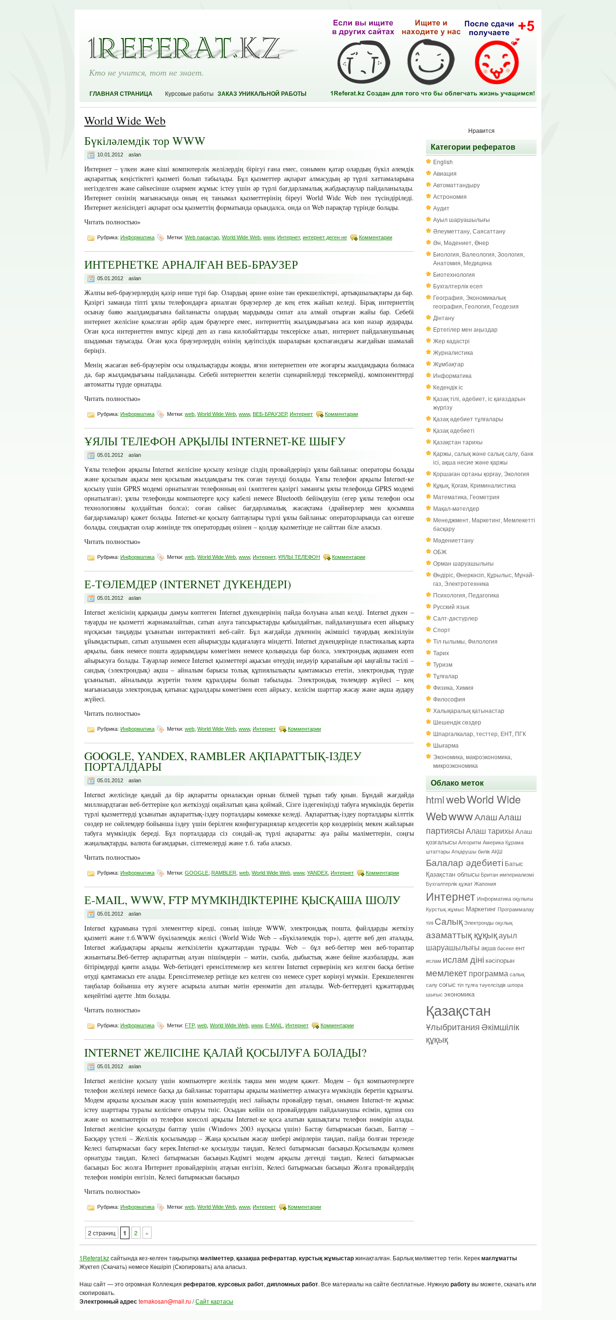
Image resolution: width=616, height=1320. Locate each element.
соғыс (447, 984)
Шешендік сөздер (457, 722)
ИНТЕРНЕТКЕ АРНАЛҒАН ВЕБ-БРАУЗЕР (191, 264)
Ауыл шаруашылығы (461, 219)
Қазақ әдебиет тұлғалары (468, 418)
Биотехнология (454, 274)
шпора (515, 984)
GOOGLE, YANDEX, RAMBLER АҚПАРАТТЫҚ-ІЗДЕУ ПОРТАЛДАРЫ (222, 761)
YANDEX (317, 873)
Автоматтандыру (456, 185)
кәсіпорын (500, 960)
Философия (449, 699)
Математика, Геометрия (466, 496)
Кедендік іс (448, 387)
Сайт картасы (214, 1301)
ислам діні (463, 959)
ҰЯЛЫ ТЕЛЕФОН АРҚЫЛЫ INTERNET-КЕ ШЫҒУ (215, 441)
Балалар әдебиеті (464, 861)
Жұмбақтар (448, 364)
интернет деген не (325, 237)
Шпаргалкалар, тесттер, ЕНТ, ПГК (479, 733)
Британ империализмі (507, 874)
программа (488, 973)
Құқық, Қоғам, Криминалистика (474, 485)
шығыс (434, 994)
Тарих (441, 652)
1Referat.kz (94, 1258)
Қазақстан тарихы (458, 442)
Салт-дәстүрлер (455, 618)
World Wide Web (241, 237)
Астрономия (450, 196)
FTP (189, 1025)
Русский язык (451, 606)
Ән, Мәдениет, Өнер (461, 242)
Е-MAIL (273, 1025)
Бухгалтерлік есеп (458, 286)
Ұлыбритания (453, 1027)
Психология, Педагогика (466, 595)
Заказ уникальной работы (262, 94)
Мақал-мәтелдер (456, 508)
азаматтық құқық (461, 934)
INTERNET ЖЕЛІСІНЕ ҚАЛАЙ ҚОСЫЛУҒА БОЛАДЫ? (225, 1052)
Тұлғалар (445, 676)
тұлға (471, 984)
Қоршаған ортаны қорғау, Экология (481, 473)
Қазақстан (458, 1009)
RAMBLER (223, 873)
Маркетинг (481, 908)
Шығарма (446, 745)
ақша (488, 947)
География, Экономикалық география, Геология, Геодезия (476, 301)
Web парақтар (202, 237)
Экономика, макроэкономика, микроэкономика (472, 760)
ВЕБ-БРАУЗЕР (270, 414)
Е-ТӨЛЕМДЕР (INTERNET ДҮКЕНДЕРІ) (187, 584)
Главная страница (121, 94)
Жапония (485, 883)
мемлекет (446, 972)
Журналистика (453, 352)
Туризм (442, 664)
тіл (460, 984)
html (435, 799)
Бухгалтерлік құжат (449, 883)
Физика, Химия (453, 687)
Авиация (445, 173)
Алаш (486, 817)
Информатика (137, 237)
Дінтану (443, 317)
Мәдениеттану (453, 540)
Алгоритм (469, 842)
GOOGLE (196, 873)
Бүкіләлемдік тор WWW (144, 140)
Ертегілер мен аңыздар (465, 329)
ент (520, 947)
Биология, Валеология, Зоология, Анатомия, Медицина (479, 258)
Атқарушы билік (470, 851)
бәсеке (505, 948)
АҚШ (496, 851)
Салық (448, 920)
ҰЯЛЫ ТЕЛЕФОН (299, 557)
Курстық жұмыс (445, 909)
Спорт (441, 629)
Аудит (441, 208)
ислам (433, 960)
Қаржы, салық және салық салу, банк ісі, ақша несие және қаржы (483, 457)
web (189, 414)
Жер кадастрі (451, 340)
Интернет (288, 237)
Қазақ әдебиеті (454, 430)
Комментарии (375, 237)
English (443, 161)
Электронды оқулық (488, 922)
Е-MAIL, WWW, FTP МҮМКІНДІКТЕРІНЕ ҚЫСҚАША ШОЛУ (242, 899)
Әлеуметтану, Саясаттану (469, 231)
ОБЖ (440, 551)
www (268, 237)
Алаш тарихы (490, 830)
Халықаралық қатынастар (468, 710)
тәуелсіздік (492, 984)
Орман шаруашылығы (463, 563)
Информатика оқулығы (505, 898)
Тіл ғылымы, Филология (465, 641)
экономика (459, 993)
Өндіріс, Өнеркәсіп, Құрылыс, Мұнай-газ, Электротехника (483, 578)
